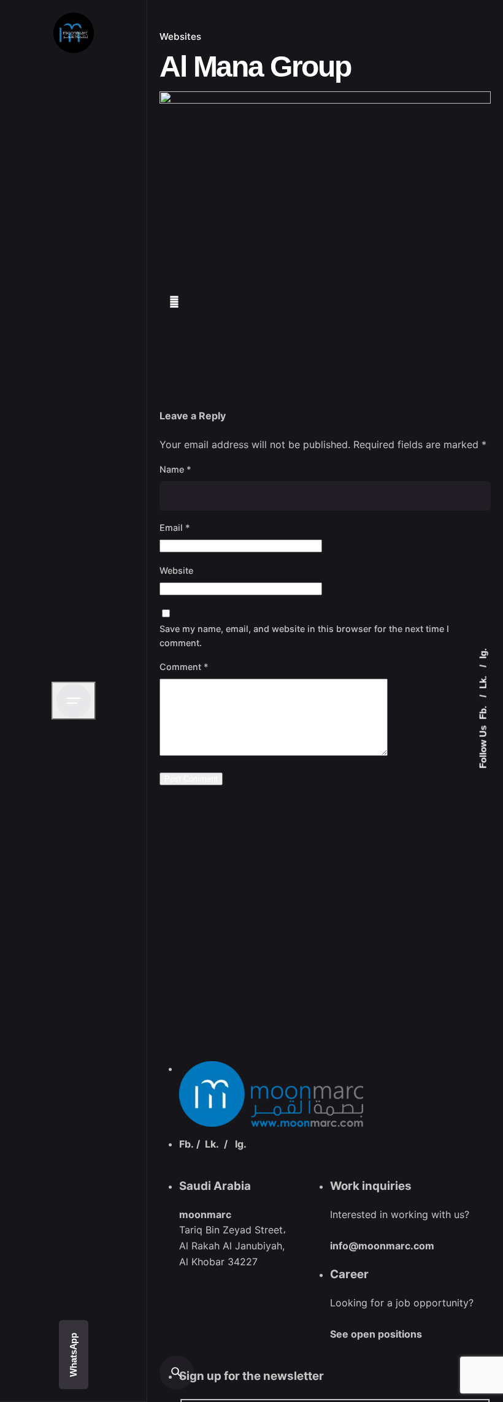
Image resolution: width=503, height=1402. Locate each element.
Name (175, 469)
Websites (180, 36)
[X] (214, 304)
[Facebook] (177, 304)
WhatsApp (73, 1355)
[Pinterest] (247, 304)
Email (174, 527)
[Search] (176, 1372)
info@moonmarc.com (382, 1246)
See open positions (376, 1334)
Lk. (483, 681)
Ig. (483, 654)
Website (176, 570)
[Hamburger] (74, 701)
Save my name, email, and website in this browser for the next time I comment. (304, 635)
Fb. (483, 712)
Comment (184, 666)
